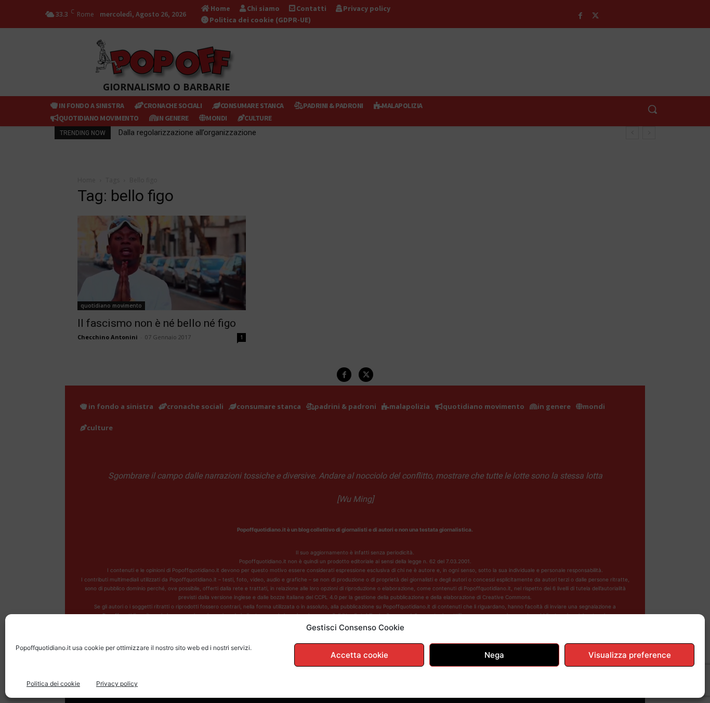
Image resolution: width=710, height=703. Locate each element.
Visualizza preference (629, 655)
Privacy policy (117, 683)
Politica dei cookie (53, 683)
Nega (494, 655)
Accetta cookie (359, 655)
